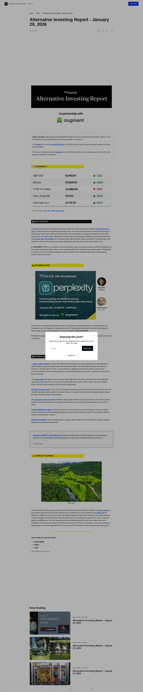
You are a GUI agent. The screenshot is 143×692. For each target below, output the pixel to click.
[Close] (94, 335)
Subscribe (87, 348)
